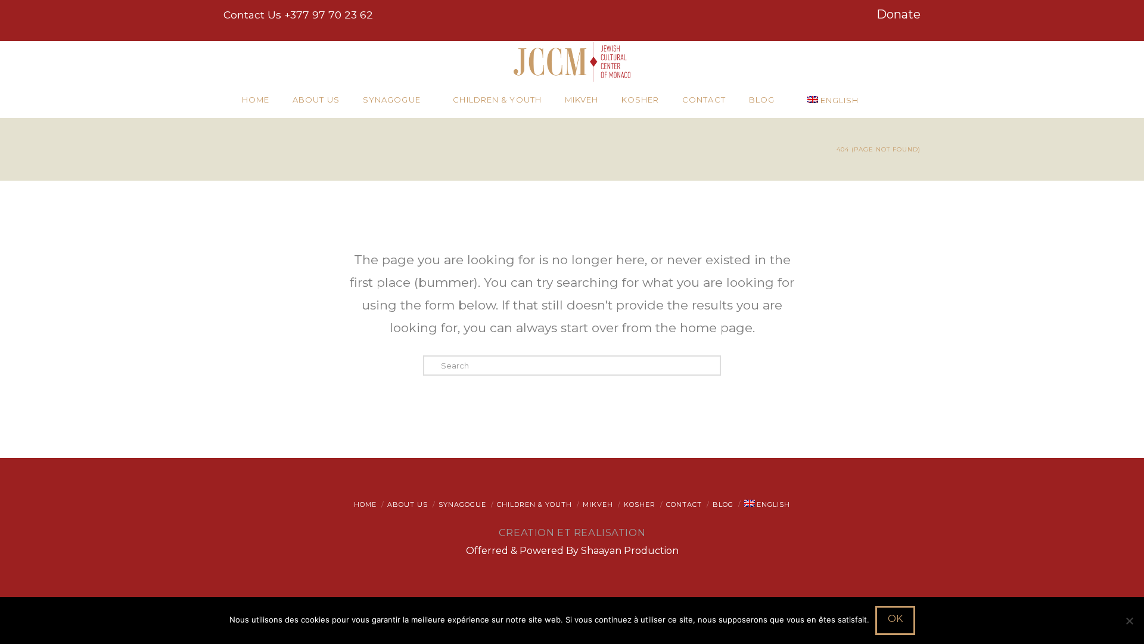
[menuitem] (837, 100)
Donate (898, 14)
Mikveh (598, 504)
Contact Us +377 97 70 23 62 (298, 14)
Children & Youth (534, 504)
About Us (407, 504)
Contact (684, 504)
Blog (723, 504)
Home (365, 504)
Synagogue (462, 504)
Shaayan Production (630, 550)
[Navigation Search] (896, 100)
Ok (895, 618)
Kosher (639, 504)
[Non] (1129, 621)
